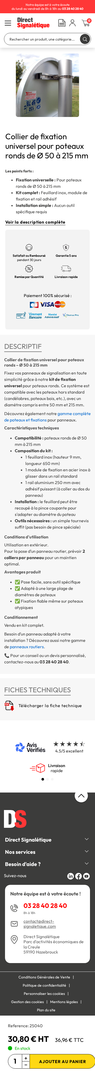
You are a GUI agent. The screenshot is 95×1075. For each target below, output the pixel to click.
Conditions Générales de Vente (44, 977)
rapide (56, 768)
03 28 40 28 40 (45, 905)
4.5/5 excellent (69, 751)
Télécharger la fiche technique (49, 705)
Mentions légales (64, 1001)
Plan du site (46, 1010)
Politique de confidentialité (44, 985)
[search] (85, 39)
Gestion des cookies (27, 1001)
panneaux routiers (27, 646)
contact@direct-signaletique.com (39, 924)
